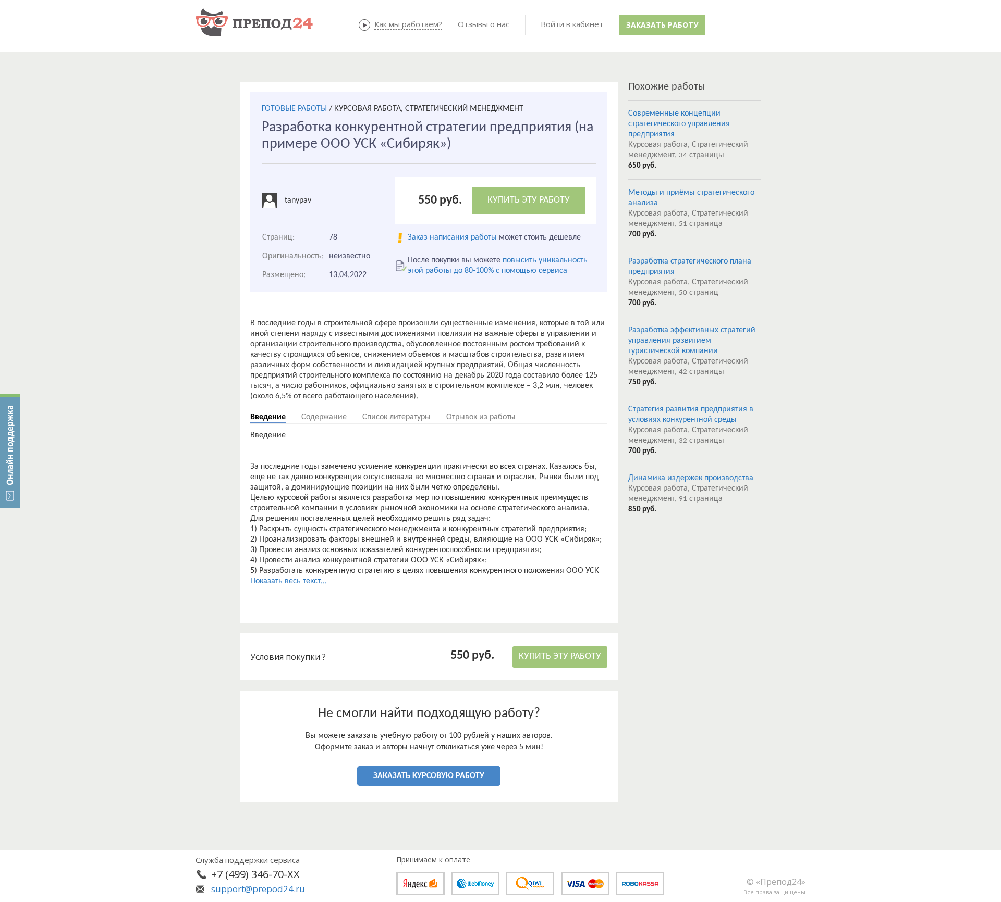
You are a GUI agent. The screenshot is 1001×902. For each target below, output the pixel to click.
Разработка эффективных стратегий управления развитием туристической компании (691, 340)
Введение (268, 417)
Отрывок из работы (481, 417)
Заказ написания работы (452, 237)
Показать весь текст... (288, 581)
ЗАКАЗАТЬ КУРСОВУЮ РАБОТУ (428, 776)
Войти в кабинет (572, 24)
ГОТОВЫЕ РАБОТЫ (294, 109)
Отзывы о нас (483, 24)
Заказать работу (662, 25)
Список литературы (396, 417)
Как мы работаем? (408, 24)
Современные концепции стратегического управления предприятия (679, 124)
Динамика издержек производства (690, 478)
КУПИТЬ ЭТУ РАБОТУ (528, 200)
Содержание (324, 417)
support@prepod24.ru (258, 889)
